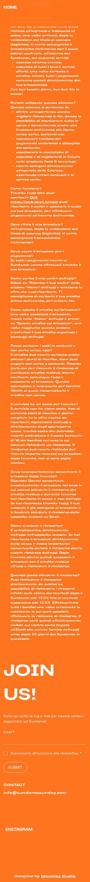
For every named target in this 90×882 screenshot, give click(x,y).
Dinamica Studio (58, 876)
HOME (10, 7)
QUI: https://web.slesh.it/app (33, 199)
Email (9, 732)
